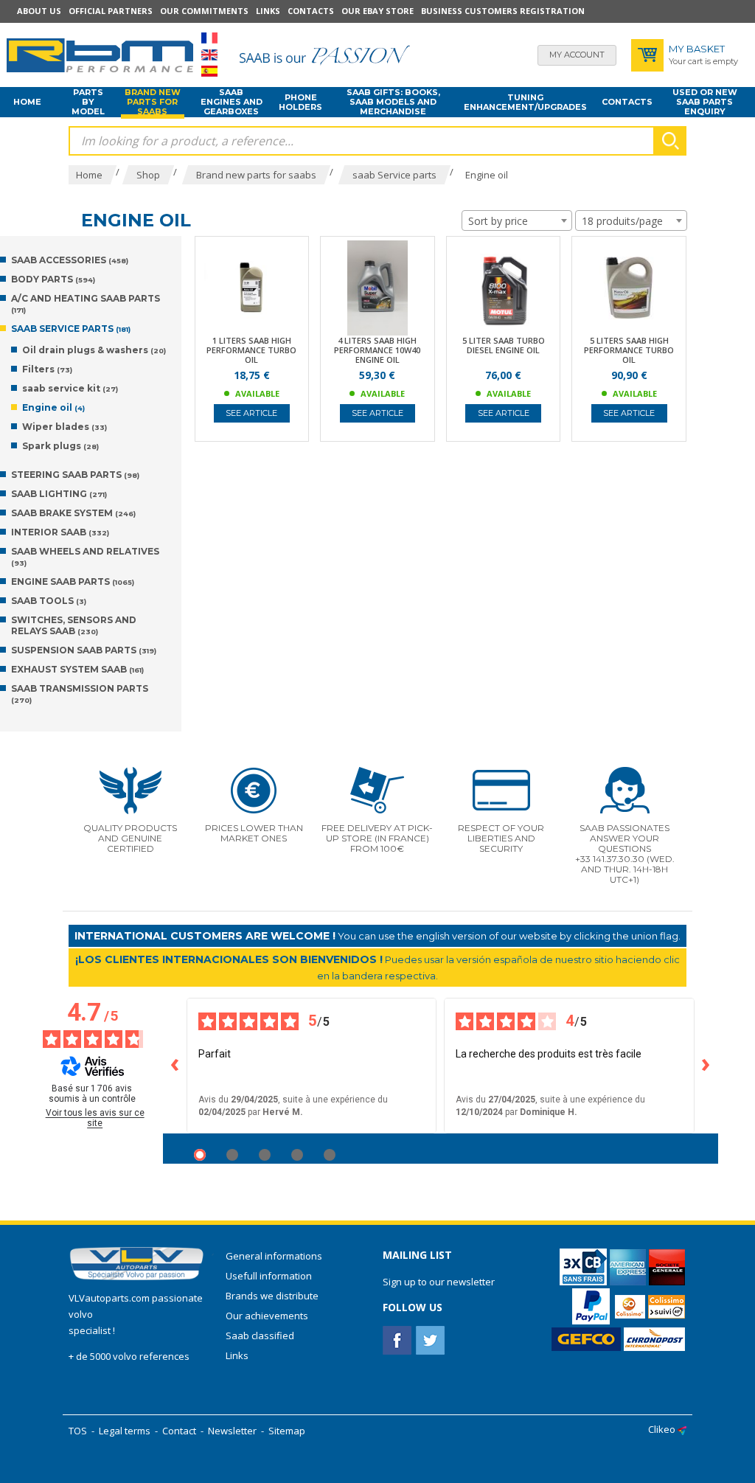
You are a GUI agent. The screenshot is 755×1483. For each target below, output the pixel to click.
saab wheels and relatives (85, 556)
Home (27, 102)
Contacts (311, 10)
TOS (78, 1430)
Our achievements (267, 1315)
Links (268, 10)
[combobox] (517, 220)
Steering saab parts (75, 474)
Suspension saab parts (83, 650)
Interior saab (60, 532)
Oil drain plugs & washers (94, 349)
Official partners (111, 10)
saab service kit (70, 388)
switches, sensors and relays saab (73, 625)
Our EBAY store (377, 10)
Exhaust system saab (77, 669)
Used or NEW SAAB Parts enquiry (704, 102)
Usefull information (269, 1275)
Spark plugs (60, 445)
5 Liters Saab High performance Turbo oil (629, 350)
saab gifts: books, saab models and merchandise (393, 102)
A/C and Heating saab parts (85, 303)
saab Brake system (73, 512)
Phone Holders (300, 102)
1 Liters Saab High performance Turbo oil (251, 350)
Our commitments (204, 10)
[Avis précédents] (174, 1065)
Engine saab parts (72, 581)
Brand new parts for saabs (153, 102)
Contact (179, 1430)
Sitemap (286, 1430)
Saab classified (260, 1335)
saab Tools (48, 600)
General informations (274, 1256)
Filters (47, 369)
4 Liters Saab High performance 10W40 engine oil (377, 350)
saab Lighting (59, 493)
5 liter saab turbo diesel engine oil (503, 345)
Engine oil (53, 407)
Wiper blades (64, 426)
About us (39, 10)
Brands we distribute (272, 1295)
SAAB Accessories (69, 259)
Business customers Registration (503, 10)
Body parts (53, 279)
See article (251, 413)
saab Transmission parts (79, 693)
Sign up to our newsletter (439, 1281)
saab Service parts (71, 328)
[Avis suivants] (706, 1065)
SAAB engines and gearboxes (231, 102)
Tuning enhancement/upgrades (525, 102)
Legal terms (124, 1430)
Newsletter (232, 1430)
